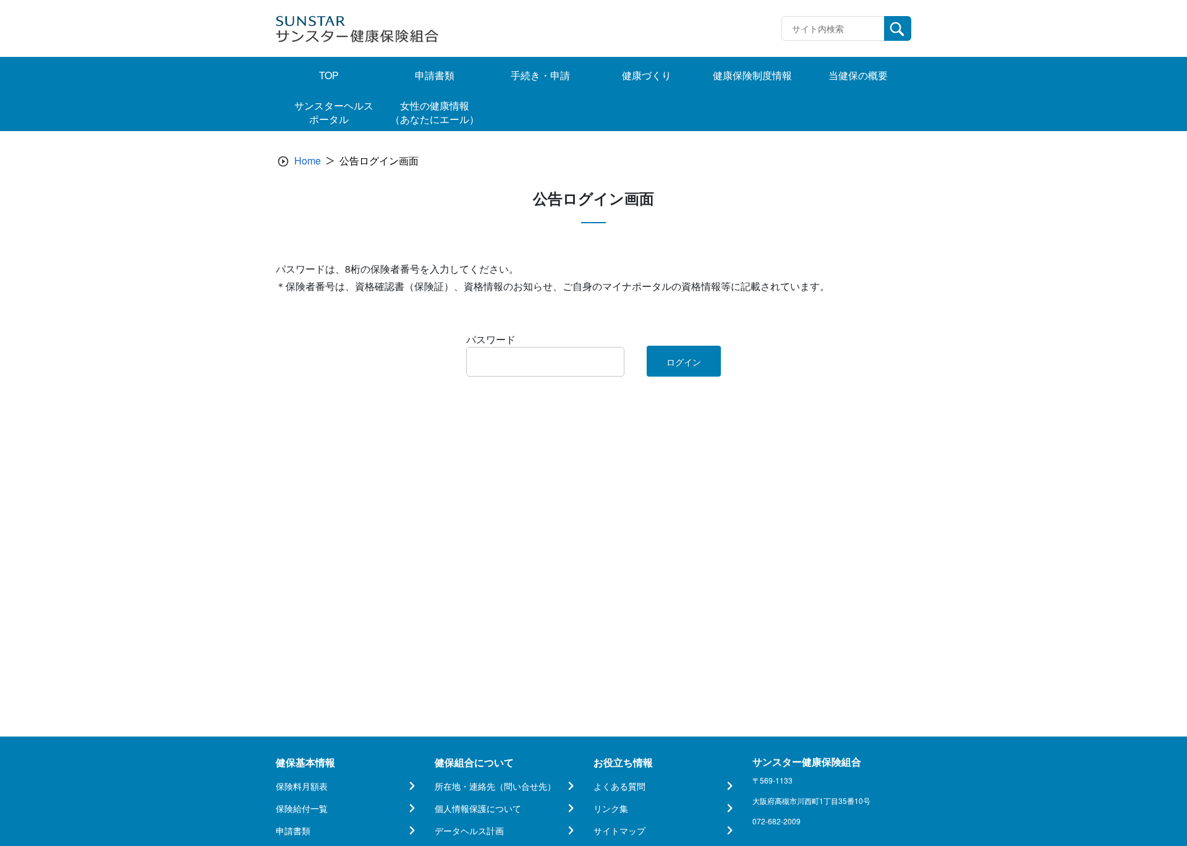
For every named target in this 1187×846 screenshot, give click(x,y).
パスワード (491, 339)
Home (307, 160)
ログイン (683, 362)
